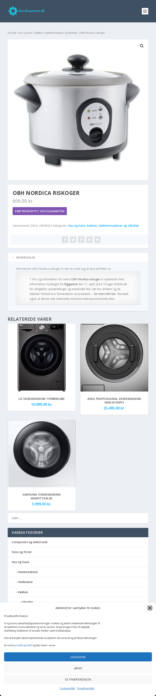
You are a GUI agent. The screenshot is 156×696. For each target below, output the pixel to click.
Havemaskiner (28, 572)
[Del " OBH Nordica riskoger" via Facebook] (65, 240)
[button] (150, 608)
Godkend (78, 657)
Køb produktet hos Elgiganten (39, 211)
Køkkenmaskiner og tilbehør (61, 33)
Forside (12, 33)
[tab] (78, 257)
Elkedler (27, 602)
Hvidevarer (25, 582)
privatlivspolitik (23, 645)
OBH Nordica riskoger (85, 279)
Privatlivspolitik (85, 688)
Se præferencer (78, 679)
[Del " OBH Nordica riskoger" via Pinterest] (81, 240)
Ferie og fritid (21, 552)
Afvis (78, 668)
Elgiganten (71, 284)
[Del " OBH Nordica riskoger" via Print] (97, 240)
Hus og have (25, 33)
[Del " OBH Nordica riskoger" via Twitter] (73, 240)
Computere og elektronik (30, 542)
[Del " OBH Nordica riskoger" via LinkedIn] (89, 240)
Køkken (39, 33)
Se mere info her (105, 294)
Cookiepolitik (67, 688)
